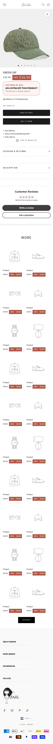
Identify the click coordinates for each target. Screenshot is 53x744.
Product (6, 270)
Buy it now (26, 121)
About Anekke (9, 641)
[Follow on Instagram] (12, 710)
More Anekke (9, 654)
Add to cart (26, 113)
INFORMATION (9, 666)
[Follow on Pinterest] (19, 710)
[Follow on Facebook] (4, 710)
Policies (7, 678)
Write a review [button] (26, 208)
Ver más (26, 620)
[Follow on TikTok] (27, 710)
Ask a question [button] (26, 215)
